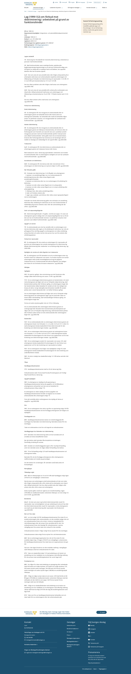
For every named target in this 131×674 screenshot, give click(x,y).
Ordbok (90, 2)
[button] (39, 7)
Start (25, 11)
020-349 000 (29, 637)
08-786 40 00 (29, 628)
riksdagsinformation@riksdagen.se (35, 640)
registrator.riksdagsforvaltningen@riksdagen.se (39, 652)
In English (72, 2)
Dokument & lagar (32, 11)
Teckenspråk (64, 2)
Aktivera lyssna (97, 2)
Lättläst (56, 2)
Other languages (81, 2)
